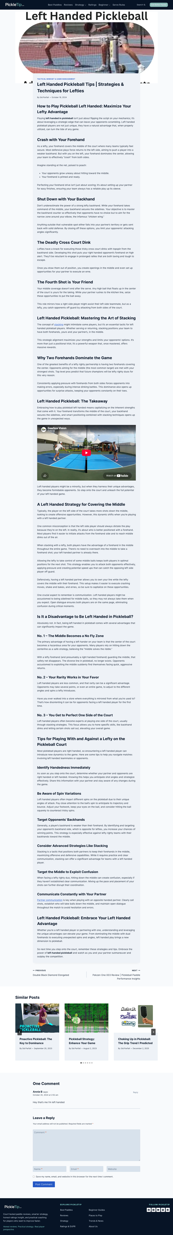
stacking (58, 324)
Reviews (68, 4)
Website (112, 1169)
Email (75, 1169)
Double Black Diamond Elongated (51, 973)
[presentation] (37, 1018)
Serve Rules (119, 4)
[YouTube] (158, 1210)
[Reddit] (168, 1210)
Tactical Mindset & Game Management (56, 79)
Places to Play (95, 1215)
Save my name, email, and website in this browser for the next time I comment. (74, 1176)
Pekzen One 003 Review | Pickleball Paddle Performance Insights (116, 974)
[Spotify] (163, 1210)
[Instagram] (154, 1210)
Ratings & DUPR (67, 1226)
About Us (93, 1226)
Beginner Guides (97, 1210)
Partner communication (49, 900)
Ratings (92, 4)
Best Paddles (55, 4)
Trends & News (96, 1221)
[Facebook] (149, 1210)
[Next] (153, 1032)
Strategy (64, 1221)
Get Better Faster (159, 5)
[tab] (81, 1063)
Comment (40, 1132)
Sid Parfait (44, 97)
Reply (135, 1092)
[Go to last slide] (19, 1032)
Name (38, 1169)
